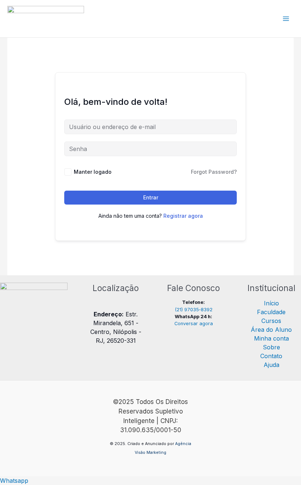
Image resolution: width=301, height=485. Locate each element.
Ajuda (271, 364)
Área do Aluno (271, 329)
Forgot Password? (214, 172)
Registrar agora (183, 216)
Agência (183, 443)
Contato (271, 356)
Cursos (271, 320)
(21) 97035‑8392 (194, 309)
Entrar (150, 197)
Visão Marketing (150, 452)
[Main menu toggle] (286, 18)
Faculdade (271, 312)
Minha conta (271, 338)
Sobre (271, 347)
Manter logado (93, 172)
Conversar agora (193, 323)
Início (271, 303)
